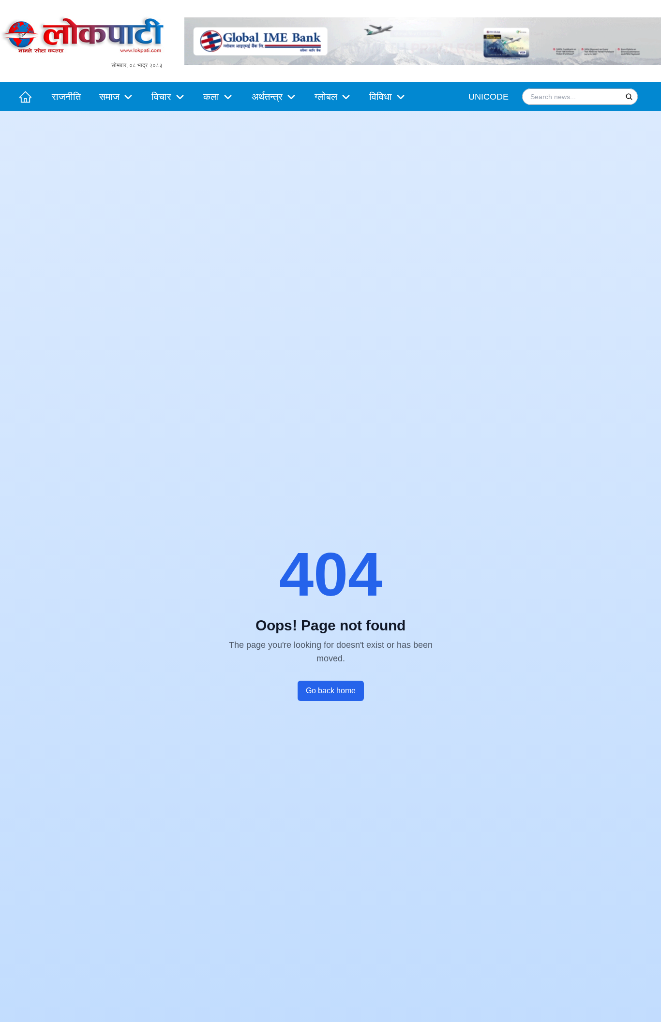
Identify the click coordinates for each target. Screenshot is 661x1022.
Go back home (331, 690)
